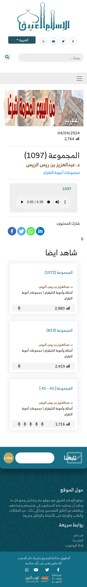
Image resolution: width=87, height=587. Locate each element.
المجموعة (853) (59, 330)
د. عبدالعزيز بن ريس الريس (53, 164)
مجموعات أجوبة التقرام (62, 172)
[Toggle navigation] (79, 78)
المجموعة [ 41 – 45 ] (55, 388)
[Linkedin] (40, 231)
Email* (34, 455)
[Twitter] (21, 231)
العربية (23, 40)
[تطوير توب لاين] (43, 578)
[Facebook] (12, 231)
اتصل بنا (78, 540)
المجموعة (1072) (58, 272)
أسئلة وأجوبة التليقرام (58, 292)
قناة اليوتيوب (74, 545)
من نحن (78, 535)
